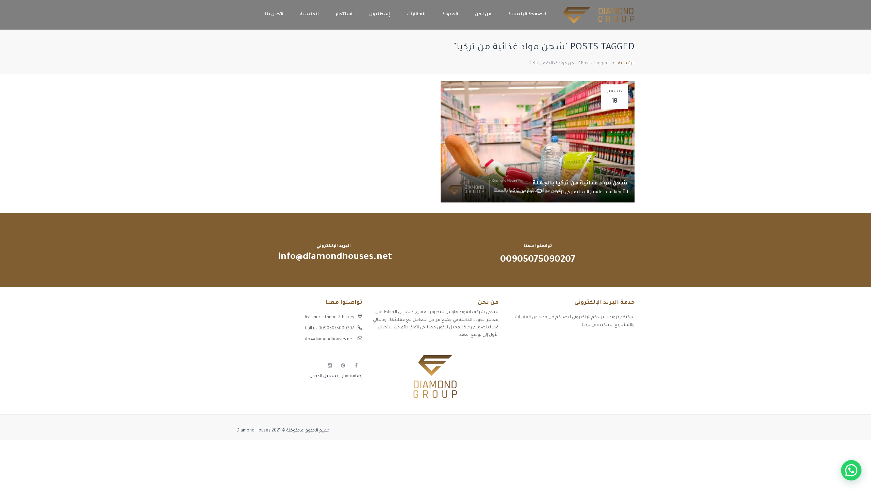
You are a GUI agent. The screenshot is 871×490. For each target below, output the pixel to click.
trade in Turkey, (605, 192)
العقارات (416, 14)
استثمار (343, 14)
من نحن (483, 14)
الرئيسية (626, 63)
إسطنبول (379, 14)
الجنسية (309, 14)
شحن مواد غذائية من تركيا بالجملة (580, 183)
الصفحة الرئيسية (527, 14)
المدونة (450, 14)
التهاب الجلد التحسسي (612, 364)
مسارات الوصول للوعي (613, 352)
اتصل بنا (274, 14)
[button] (851, 470)
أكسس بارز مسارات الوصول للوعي (601, 340)
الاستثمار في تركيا (572, 192)
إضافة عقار (351, 376)
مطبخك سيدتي (619, 376)
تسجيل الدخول (323, 376)
